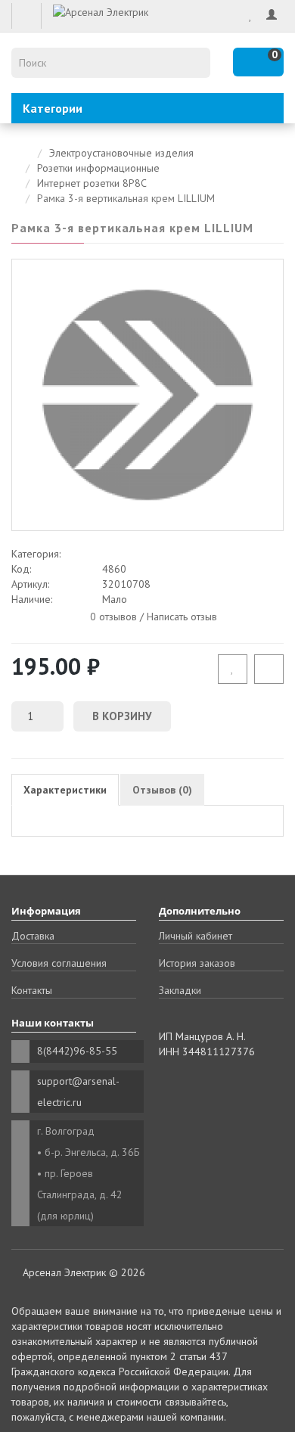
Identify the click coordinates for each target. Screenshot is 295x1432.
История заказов (197, 963)
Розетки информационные (98, 168)
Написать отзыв (182, 616)
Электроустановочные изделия (121, 153)
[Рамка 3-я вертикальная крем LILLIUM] (147, 394)
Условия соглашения (59, 963)
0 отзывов (113, 616)
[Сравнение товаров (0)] (231, 15)
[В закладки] (232, 669)
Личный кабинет (195, 936)
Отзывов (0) (162, 790)
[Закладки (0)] (250, 15)
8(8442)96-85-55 (77, 1051)
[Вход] (271, 15)
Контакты (31, 990)
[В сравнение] (269, 669)
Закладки (180, 990)
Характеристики (65, 790)
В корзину (122, 716)
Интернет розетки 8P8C (92, 183)
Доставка (32, 936)
